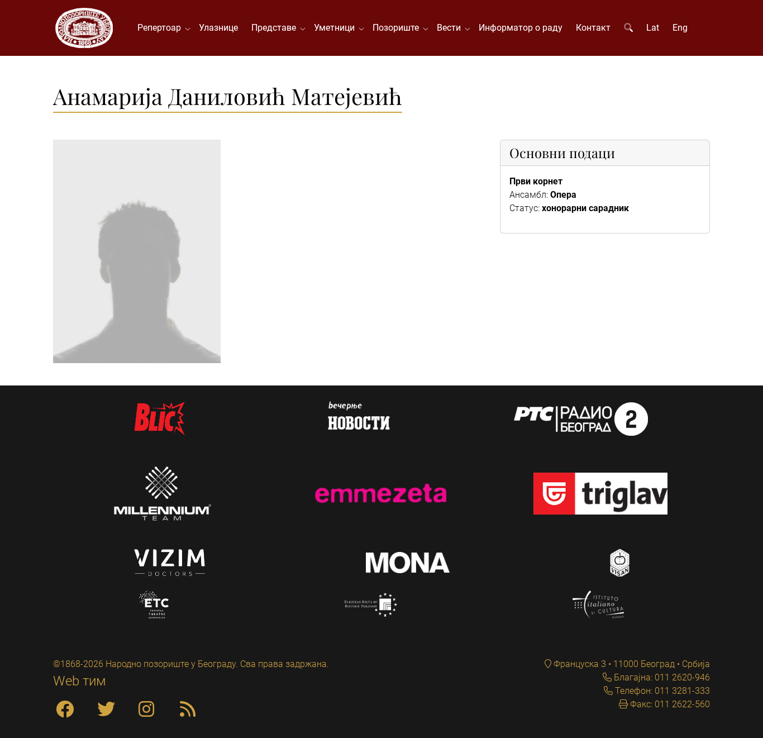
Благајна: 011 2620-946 (661, 677)
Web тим (79, 681)
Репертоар (161, 27)
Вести (451, 27)
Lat (652, 27)
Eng (680, 27)
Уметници (336, 27)
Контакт (593, 27)
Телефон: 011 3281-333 (661, 690)
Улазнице (218, 27)
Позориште (398, 27)
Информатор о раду (520, 27)
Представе (276, 27)
